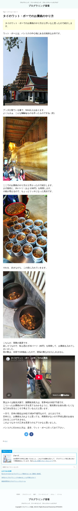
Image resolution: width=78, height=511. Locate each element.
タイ (6, 441)
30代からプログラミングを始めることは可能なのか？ (19, 477)
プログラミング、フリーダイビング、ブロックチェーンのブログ (39, 503)
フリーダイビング (43, 494)
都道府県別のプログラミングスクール (14, 481)
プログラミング (26, 494)
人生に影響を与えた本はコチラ (43, 461)
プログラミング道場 (39, 5)
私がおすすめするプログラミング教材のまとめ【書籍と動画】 (21, 474)
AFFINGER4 (58, 507)
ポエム (52, 494)
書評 (34, 494)
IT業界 (18, 494)
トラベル (59, 494)
